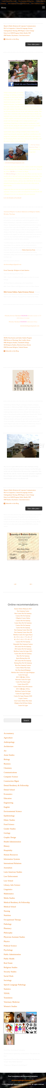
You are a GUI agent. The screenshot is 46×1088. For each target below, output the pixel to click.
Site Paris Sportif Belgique (23, 670)
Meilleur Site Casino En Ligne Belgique (23, 672)
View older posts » (33, 44)
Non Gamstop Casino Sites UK (23, 630)
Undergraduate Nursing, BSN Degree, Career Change (19, 30)
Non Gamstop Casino (23, 611)
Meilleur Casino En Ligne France (23, 634)
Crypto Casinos (23, 698)
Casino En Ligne (23, 675)
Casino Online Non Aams (23, 667)
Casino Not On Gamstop (23, 627)
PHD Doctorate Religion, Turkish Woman (16, 347)
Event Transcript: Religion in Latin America (16, 270)
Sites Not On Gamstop (23, 656)
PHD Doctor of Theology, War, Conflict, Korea (17, 340)
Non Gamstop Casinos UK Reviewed (18, 3)
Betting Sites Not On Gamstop (23, 663)
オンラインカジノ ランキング (23, 637)
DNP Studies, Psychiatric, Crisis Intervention (17, 35)
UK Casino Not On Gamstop (23, 646)
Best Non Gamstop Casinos (23, 665)
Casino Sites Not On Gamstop (23, 623)
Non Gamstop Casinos (37, 3)
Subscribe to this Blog (12, 39)
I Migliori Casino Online (23, 618)
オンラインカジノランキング (23, 639)
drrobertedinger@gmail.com (23, 1080)
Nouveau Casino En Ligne (23, 679)
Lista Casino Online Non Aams (23, 701)
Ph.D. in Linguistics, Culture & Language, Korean (18, 28)
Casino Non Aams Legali (23, 682)
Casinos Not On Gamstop (23, 616)
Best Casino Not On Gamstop (23, 613)
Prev (35, 444)
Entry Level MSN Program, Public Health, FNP (17, 33)
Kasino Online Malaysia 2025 (23, 609)
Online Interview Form (28, 250)
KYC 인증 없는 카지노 (23, 677)
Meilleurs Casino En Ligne (23, 691)
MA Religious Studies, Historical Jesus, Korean (17, 345)
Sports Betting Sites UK (23, 658)
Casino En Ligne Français (23, 693)
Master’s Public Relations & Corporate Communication (20, 26)
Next (10, 444)
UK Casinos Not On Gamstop (23, 649)
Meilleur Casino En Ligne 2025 (23, 651)
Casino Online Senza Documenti (23, 686)
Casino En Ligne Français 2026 (23, 696)
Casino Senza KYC (23, 684)
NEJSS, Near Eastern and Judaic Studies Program (18, 338)
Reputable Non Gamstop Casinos (23, 644)
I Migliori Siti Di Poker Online (23, 703)
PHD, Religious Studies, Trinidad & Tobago (16, 342)
